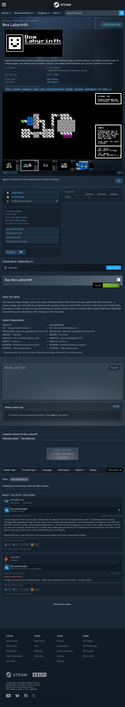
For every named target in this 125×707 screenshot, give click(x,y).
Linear (36, 89)
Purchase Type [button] (29, 470)
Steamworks (11, 651)
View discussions (13, 237)
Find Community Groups (16, 241)
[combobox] (92, 13)
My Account (88, 656)
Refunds (60, 661)
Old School (79, 89)
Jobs (36, 646)
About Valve (39, 641)
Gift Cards (10, 661)
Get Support (88, 651)
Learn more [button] (113, 267)
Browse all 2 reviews (62, 604)
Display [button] (93, 470)
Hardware (38, 651)
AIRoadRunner (17, 500)
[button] (6, 12)
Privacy (60, 641)
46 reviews (27, 503)
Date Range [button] (63, 470)
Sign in (5, 179)
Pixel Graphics (90, 89)
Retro (105, 89)
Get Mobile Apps (90, 646)
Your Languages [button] (18, 479)
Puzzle (8, 89)
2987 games (15, 503)
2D (100, 89)
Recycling (38, 656)
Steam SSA (11, 646)
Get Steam (88, 641)
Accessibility (62, 646)
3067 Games (52, 79)
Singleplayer (26, 89)
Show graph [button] (113, 470)
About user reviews (10, 438)
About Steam (12, 641)
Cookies (60, 656)
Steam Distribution (14, 656)
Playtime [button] (79, 470)
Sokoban (16, 89)
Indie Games (18, 21)
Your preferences (28, 438)
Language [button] (46, 470)
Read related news (14, 233)
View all (116, 406)
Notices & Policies (65, 651)
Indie (42, 89)
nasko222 (14, 557)
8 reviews (14, 560)
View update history (14, 229)
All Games (6, 21)
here (53, 415)
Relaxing (69, 89)
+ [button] (110, 89)
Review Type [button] (9, 470)
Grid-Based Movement (55, 89)
